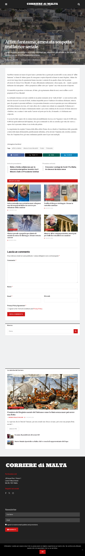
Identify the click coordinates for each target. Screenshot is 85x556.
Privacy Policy (37, 309)
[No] (82, 550)
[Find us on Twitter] (9, 493)
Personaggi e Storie (16, 408)
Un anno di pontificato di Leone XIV (27, 435)
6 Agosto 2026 (49, 208)
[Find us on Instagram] (13, 493)
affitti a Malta (16, 148)
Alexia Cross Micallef (31, 148)
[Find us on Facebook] (5, 493)
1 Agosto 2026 (49, 238)
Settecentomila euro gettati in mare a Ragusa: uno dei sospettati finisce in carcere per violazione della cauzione (24, 205)
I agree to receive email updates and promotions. (22, 525)
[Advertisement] (42, 352)
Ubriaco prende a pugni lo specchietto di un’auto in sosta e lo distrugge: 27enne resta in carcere (24, 235)
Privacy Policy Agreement (16, 306)
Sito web (47, 296)
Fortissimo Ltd (11, 474)
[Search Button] (79, 4)
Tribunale (49, 148)
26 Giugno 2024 (25, 60)
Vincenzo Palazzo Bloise (15, 417)
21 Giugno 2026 (29, 417)
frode (42, 148)
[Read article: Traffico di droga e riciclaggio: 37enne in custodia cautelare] (61, 192)
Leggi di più (14, 429)
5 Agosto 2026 (12, 240)
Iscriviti (12, 530)
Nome (10, 287)
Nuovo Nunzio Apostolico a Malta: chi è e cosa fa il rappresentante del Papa (41, 441)
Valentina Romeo (12, 60)
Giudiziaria (36, 60)
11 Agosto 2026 (12, 210)
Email (9, 296)
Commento (11, 260)
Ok (43, 552)
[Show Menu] (6, 4)
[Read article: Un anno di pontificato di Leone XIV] (10, 436)
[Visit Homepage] (42, 4)
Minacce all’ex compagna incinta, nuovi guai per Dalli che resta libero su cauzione (60, 235)
